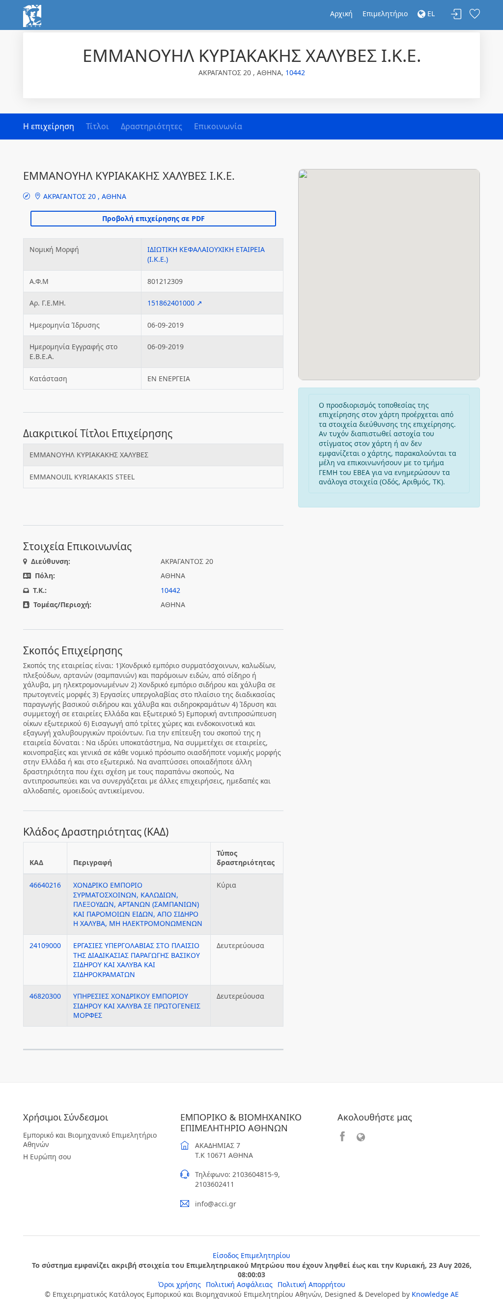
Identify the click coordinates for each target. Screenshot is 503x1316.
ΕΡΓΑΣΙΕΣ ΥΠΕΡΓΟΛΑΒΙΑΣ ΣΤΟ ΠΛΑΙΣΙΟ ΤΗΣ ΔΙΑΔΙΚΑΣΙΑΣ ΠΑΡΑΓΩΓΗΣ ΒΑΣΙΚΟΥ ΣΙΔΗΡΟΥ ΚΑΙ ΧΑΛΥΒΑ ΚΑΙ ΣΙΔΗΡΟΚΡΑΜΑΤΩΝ (136, 960)
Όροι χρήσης (179, 1284)
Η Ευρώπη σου (47, 1156)
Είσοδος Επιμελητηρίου (251, 1255)
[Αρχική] (32, 15)
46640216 (45, 885)
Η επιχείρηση (48, 126)
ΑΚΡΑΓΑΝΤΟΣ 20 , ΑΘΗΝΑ (83, 196)
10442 (295, 72)
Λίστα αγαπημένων (474, 14)
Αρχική (341, 13)
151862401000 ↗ (174, 303)
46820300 (45, 996)
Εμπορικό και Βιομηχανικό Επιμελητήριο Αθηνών (90, 1139)
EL (430, 13)
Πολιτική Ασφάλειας (239, 1284)
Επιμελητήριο (385, 13)
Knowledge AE (435, 1294)
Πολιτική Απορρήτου (311, 1284)
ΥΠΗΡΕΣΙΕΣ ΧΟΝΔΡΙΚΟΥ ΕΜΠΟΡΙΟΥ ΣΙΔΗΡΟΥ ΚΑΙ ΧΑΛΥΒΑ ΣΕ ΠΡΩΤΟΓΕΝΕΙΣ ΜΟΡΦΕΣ (136, 1005)
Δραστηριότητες (151, 126)
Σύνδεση (456, 14)
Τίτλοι (97, 126)
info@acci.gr (215, 1203)
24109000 (45, 945)
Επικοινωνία (218, 126)
